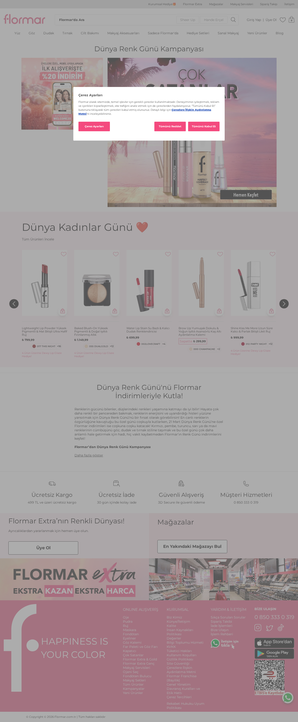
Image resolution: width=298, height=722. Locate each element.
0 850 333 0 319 (246, 502)
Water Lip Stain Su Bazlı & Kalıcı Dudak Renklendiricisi (147, 330)
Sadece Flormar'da (163, 33)
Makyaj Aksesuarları (123, 33)
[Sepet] (291, 20)
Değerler (174, 638)
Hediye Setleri (198, 33)
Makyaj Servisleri (241, 4)
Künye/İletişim (178, 621)
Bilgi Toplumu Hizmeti (185, 642)
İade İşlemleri (221, 626)
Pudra (127, 621)
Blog (280, 33)
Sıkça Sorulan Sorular (228, 617)
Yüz (17, 33)
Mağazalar (216, 4)
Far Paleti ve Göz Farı (140, 647)
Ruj (125, 626)
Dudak (48, 33)
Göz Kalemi (132, 642)
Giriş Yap (254, 20)
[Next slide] (284, 303)
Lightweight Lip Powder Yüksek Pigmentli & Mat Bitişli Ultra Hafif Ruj (44, 331)
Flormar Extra (192, 4)
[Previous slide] (14, 303)
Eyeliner (129, 638)
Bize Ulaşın (220, 630)
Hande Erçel (214, 20)
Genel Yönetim (179, 684)
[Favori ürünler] (283, 20)
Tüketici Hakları (179, 651)
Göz (32, 33)
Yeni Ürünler (257, 33)
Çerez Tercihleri (179, 697)
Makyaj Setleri (134, 680)
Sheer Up (187, 20)
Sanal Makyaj (228, 33)
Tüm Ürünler (133, 684)
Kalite (171, 626)
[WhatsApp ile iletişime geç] (287, 697)
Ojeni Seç (131, 672)
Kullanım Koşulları (181, 655)
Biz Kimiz (174, 617)
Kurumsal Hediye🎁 (162, 4)
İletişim (289, 4)
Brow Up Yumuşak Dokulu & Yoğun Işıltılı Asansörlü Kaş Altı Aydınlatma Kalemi (200, 331)
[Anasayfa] (24, 20)
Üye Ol (271, 20)
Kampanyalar (134, 689)
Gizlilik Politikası (180, 659)
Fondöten (131, 634)
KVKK (171, 647)
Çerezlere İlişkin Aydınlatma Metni (181, 670)
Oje (126, 617)
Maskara (129, 630)
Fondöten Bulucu (137, 676)
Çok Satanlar (133, 655)
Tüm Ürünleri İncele (38, 239)
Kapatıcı (129, 651)
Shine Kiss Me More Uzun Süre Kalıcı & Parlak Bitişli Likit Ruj (252, 330)
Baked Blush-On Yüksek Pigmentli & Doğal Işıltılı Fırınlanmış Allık (91, 331)
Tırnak (67, 33)
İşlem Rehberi (222, 634)
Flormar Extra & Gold (140, 659)
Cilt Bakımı (90, 33)
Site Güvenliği (178, 663)
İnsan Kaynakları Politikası (180, 632)
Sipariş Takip (268, 4)
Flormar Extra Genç (139, 663)
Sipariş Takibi (221, 621)
